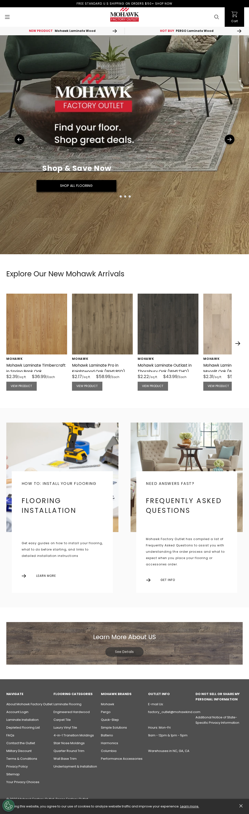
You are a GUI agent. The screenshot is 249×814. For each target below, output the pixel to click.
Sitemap (13, 774)
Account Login (17, 712)
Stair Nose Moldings (69, 743)
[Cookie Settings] (8, 805)
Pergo (106, 712)
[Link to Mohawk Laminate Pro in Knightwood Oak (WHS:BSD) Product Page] (102, 324)
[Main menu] (7, 17)
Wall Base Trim (65, 758)
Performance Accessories (121, 758)
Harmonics (109, 743)
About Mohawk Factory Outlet (29, 704)
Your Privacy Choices (22, 782)
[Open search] (216, 17)
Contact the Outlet (20, 743)
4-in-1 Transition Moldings (73, 735)
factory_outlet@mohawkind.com (174, 712)
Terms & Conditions (21, 758)
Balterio (107, 735)
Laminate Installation (22, 719)
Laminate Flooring (67, 704)
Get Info (167, 580)
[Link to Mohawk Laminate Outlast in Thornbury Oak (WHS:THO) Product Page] (168, 324)
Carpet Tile (62, 719)
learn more (46, 576)
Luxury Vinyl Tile (65, 727)
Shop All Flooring (76, 185)
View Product (21, 386)
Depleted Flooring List (23, 727)
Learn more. (189, 806)
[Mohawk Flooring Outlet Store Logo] (124, 14)
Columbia (108, 751)
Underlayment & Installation (75, 766)
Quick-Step (110, 719)
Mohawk (107, 704)
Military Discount (19, 751)
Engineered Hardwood (71, 712)
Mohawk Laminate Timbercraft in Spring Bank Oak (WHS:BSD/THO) (36, 371)
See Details (124, 651)
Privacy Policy (17, 766)
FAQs (10, 735)
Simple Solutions (114, 727)
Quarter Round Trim (68, 751)
